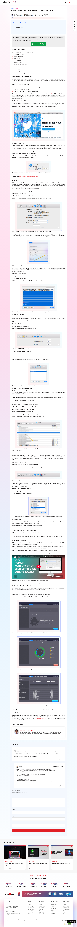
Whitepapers (41, 910)
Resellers (52, 911)
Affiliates (52, 910)
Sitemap (64, 913)
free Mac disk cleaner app (40, 718)
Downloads (41, 912)
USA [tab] (7, 904)
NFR (64, 912)
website (50, 93)
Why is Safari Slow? (19, 27)
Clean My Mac (14, 8)
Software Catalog (42, 913)
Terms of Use (31, 909)
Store (64, 910)
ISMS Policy (30, 906)
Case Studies (41, 909)
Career (29, 904)
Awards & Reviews (67, 909)
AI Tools (52, 906)
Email (13, 816)
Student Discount (66, 906)
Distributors (53, 913)
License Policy (31, 910)
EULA (29, 913)
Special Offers (66, 907)
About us (30, 903)
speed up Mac (32, 82)
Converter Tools (54, 904)
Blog (40, 903)
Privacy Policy (31, 907)
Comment (14, 797)
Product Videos (42, 906)
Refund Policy (31, 912)
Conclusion (17, 31)
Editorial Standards (28, 18)
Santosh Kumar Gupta (17, 15)
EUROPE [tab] (14, 904)
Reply (61, 758)
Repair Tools (53, 903)
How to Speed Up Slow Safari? (21, 29)
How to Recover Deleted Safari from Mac (28, 176)
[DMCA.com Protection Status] (69, 924)
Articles (40, 904)
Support (64, 904)
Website (13, 823)
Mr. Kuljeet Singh (29, 15)
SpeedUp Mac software (28, 592)
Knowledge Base (42, 907)
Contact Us (65, 903)
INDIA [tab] (10, 904)
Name (13, 809)
